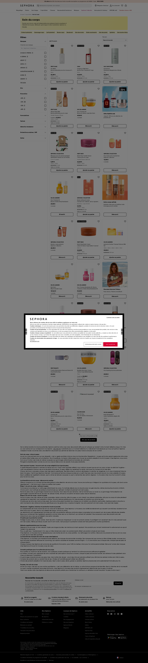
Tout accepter (110, 344)
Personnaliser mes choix (93, 344)
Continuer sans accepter (113, 317)
